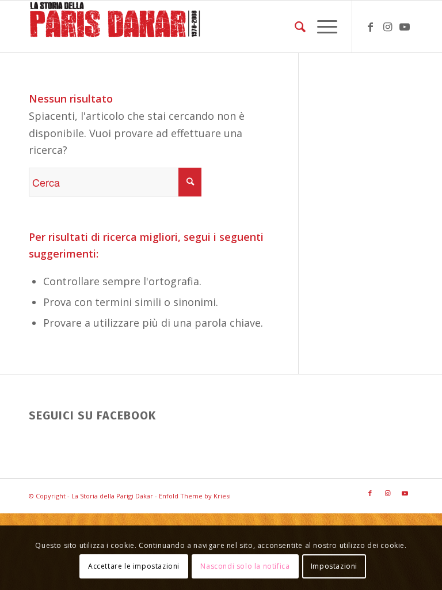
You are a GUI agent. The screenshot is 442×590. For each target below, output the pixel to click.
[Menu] (321, 26)
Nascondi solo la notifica (244, 566)
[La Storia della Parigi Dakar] (115, 26)
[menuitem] (294, 26)
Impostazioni (334, 566)
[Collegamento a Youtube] (404, 26)
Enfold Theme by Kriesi (195, 495)
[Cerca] (294, 26)
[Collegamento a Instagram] (387, 26)
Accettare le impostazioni (134, 566)
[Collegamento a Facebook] (370, 26)
